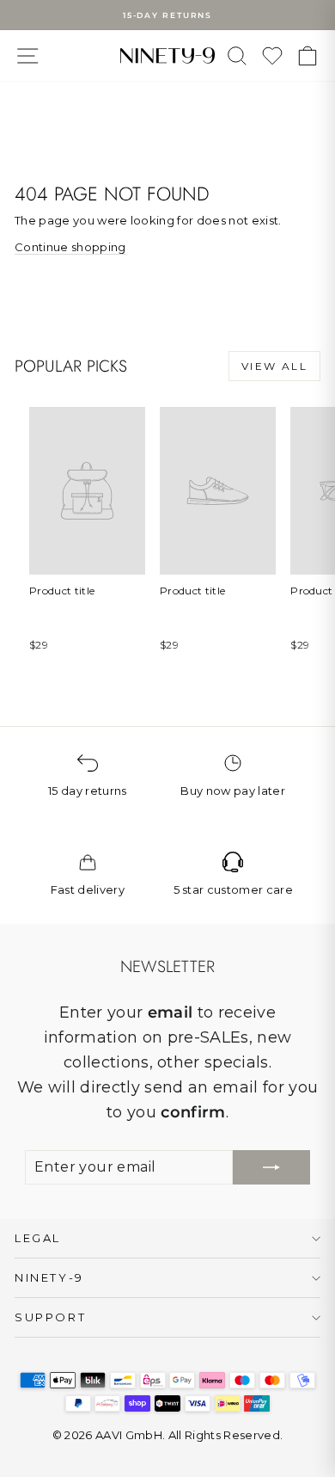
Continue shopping (70, 247)
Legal (38, 1238)
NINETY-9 (49, 1277)
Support (50, 1317)
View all (274, 366)
